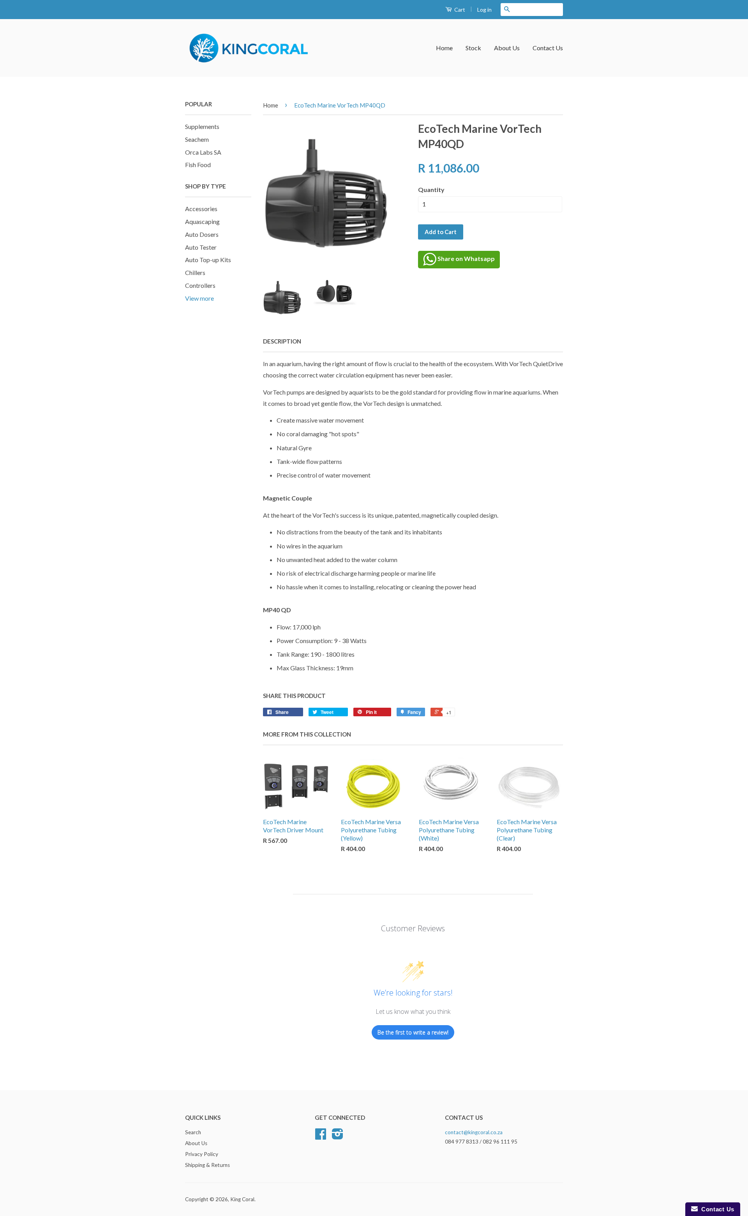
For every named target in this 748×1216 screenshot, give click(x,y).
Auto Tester (201, 247)
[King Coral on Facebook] (320, 1136)
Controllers (200, 285)
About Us (507, 47)
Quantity (431, 189)
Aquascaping (202, 221)
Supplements (202, 126)
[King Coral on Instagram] (338, 1136)
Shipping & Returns (207, 1165)
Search (193, 1132)
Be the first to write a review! (413, 1032)
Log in (484, 9)
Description (282, 341)
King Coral (242, 1199)
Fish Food (198, 164)
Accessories (201, 208)
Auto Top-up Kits (208, 259)
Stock (473, 47)
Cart (459, 9)
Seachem (197, 139)
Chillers (195, 272)
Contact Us (548, 47)
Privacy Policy (201, 1154)
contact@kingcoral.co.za (474, 1132)
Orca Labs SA (203, 152)
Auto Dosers (202, 234)
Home (444, 47)
